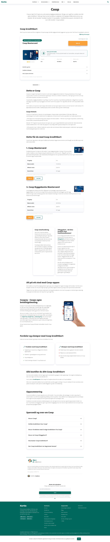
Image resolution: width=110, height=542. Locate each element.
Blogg (62, 510)
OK (79, 538)
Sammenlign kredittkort (66, 508)
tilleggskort (61, 239)
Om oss (69, 2)
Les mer (38, 178)
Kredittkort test (64, 514)
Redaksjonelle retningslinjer (49, 518)
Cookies (45, 514)
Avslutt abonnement (82, 507)
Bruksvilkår (46, 516)
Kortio (4, 2)
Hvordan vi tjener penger (49, 523)
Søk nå (78, 43)
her (55, 498)
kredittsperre (36, 379)
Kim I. (35, 460)
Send (55, 492)
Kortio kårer (63, 516)
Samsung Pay (38, 316)
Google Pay (30, 316)
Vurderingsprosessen (48, 521)
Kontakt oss (46, 510)
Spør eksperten (64, 512)
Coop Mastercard (30, 43)
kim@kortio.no (37, 461)
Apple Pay (24, 316)
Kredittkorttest (55, 2)
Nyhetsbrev (76, 2)
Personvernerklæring (48, 512)
